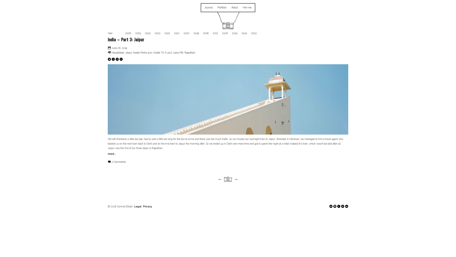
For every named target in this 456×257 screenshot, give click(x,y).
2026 (128, 33)
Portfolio (222, 7)
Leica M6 (178, 52)
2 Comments (119, 161)
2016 (225, 33)
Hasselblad (118, 52)
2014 (244, 33)
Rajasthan (190, 52)
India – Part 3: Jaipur (126, 39)
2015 (234, 33)
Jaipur (128, 52)
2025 (138, 33)
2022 (167, 33)
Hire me (247, 7)
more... (112, 153)
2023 (157, 33)
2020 (186, 33)
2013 (253, 33)
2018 (206, 33)
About (234, 7)
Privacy (147, 206)
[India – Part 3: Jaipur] (228, 99)
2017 (215, 33)
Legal (137, 206)
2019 (196, 33)
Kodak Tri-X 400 (163, 52)
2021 (176, 33)
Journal (208, 7)
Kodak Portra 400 (142, 52)
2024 (148, 33)
